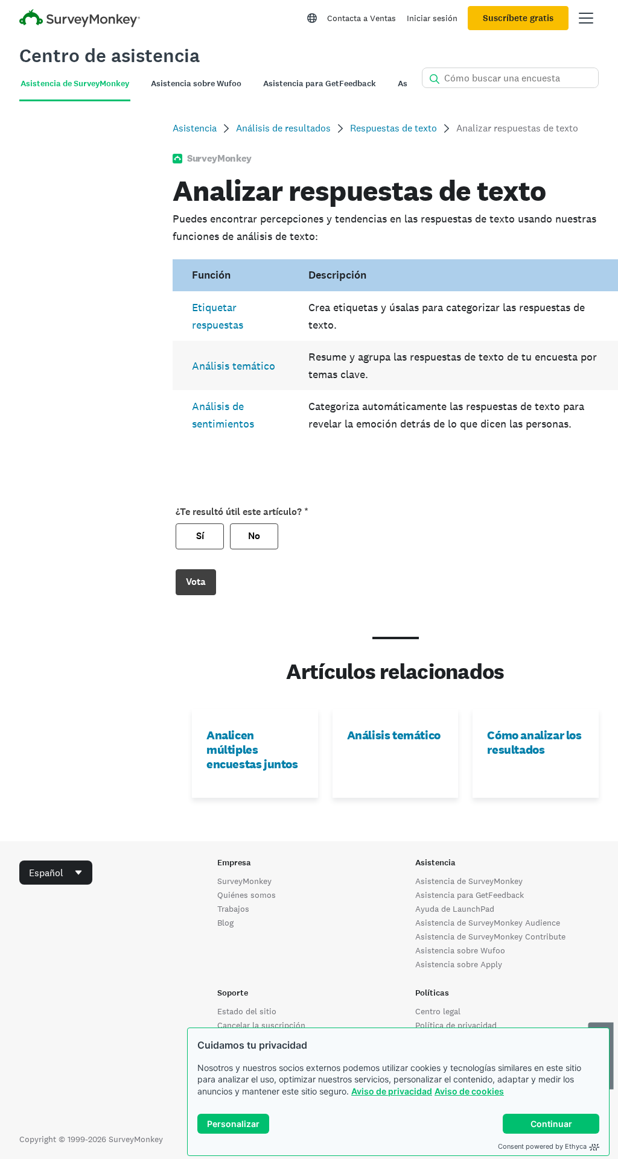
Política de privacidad (456, 1025)
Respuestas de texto (393, 128)
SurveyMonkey (244, 881)
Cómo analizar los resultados (534, 742)
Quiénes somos (246, 894)
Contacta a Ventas (361, 18)
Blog (225, 922)
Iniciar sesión (432, 18)
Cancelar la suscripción (261, 1025)
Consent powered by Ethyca (542, 1146)
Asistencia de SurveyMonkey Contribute (490, 936)
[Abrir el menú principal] (586, 18)
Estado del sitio (246, 1011)
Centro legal (437, 1011)
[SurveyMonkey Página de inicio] (79, 19)
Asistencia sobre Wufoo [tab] (196, 83)
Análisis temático (233, 366)
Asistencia (195, 128)
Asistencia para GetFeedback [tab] (319, 83)
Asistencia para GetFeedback (469, 894)
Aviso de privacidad (391, 1091)
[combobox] (55, 873)
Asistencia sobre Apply (458, 964)
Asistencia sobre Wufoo (460, 950)
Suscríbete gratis (518, 18)
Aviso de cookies (469, 1091)
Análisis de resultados (283, 128)
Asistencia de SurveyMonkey (469, 881)
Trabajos (233, 908)
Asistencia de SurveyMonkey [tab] (75, 83)
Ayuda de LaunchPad (454, 908)
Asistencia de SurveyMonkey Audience (487, 922)
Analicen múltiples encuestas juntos (252, 749)
